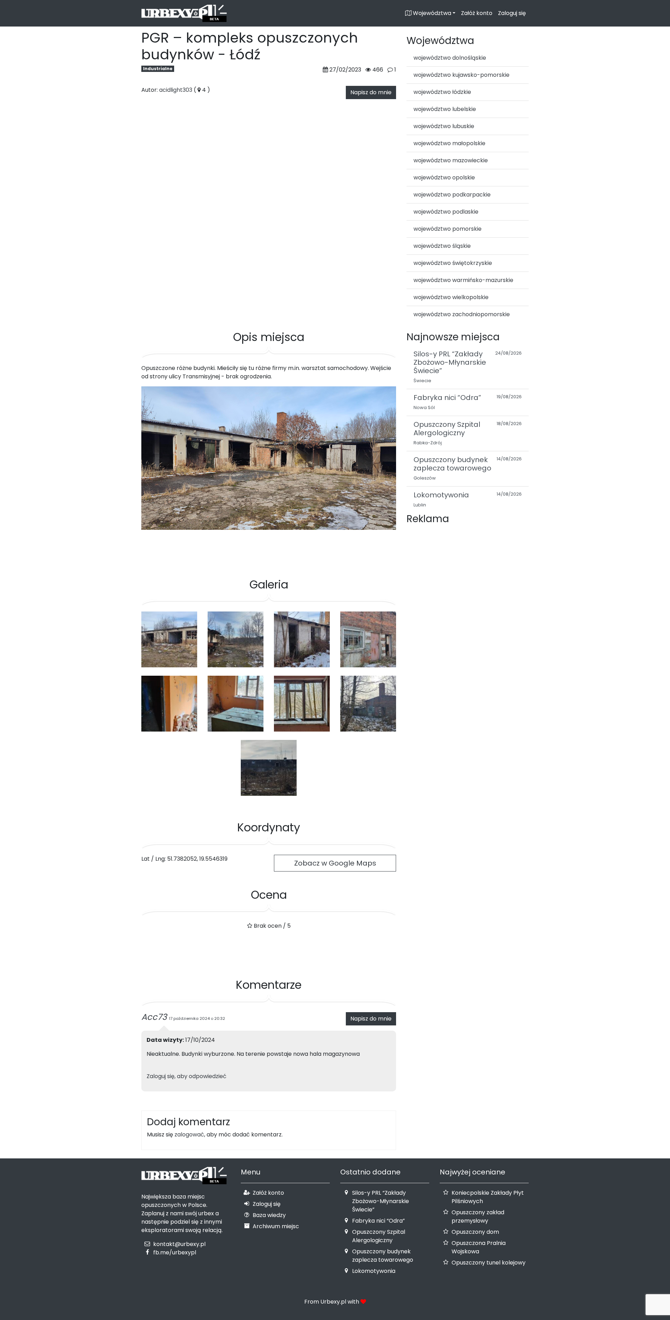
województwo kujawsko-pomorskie (461, 75)
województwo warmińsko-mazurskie (463, 280)
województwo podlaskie (446, 212)
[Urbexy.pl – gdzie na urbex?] (184, 13)
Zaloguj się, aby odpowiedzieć (186, 1076)
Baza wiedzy (269, 1215)
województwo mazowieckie (451, 160)
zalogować (189, 1134)
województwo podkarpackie (452, 195)
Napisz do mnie (371, 92)
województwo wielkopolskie (451, 297)
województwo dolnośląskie (450, 58)
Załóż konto (476, 13)
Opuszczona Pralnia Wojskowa (479, 1247)
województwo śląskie (442, 246)
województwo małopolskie (449, 143)
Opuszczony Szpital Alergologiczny (378, 1236)
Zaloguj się (512, 13)
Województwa (431, 13)
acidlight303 (175, 90)
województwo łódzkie (442, 92)
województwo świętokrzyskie (453, 263)
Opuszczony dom (475, 1232)
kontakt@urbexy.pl (179, 1244)
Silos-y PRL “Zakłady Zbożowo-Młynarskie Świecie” (380, 1201)
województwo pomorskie (448, 229)
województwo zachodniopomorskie (462, 314)
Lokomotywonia (373, 1271)
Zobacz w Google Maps (335, 863)
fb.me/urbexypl (174, 1252)
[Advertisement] (268, 298)
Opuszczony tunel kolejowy (489, 1263)
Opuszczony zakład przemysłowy (478, 1216)
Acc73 (154, 1017)
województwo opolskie (444, 177)
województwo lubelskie (445, 109)
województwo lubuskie (444, 126)
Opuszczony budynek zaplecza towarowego (382, 1255)
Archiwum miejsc (276, 1226)
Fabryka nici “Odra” (378, 1221)
